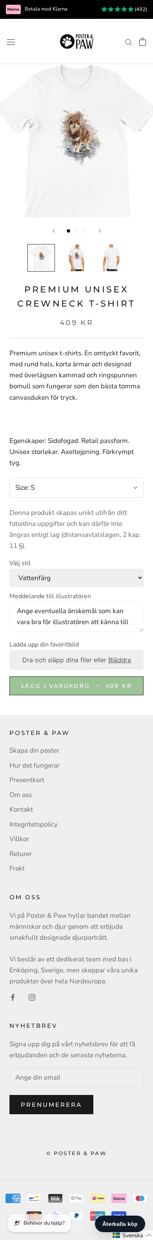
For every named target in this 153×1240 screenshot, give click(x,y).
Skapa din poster (34, 750)
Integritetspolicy (33, 824)
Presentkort (26, 779)
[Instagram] (32, 996)
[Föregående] (54, 231)
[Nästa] (99, 231)
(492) (140, 9)
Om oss (20, 794)
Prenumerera (51, 1104)
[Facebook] (12, 996)
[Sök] (128, 41)
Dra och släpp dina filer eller (76, 660)
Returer (20, 853)
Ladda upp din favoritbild (44, 644)
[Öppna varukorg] (142, 42)
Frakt (17, 868)
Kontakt (21, 809)
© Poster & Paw (76, 1153)
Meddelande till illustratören (50, 596)
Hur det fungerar (34, 765)
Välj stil (20, 563)
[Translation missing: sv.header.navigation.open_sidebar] (11, 41)
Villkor (19, 838)
